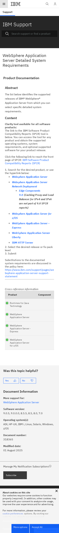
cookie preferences (13, 513)
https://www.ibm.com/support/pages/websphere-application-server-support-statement (29, 273)
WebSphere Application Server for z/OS (19, 342)
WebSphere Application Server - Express (20, 328)
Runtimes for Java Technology (19, 304)
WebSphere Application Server (19, 316)
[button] (56, 491)
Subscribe (11, 475)
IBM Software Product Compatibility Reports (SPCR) (27, 161)
